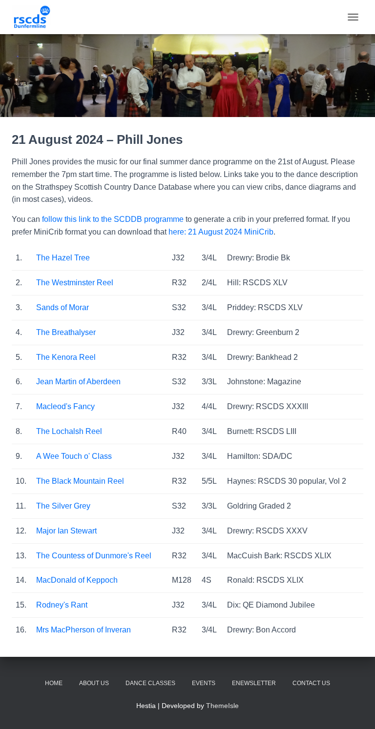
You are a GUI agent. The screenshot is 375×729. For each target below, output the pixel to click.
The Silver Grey (63, 506)
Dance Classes (150, 683)
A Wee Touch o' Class (74, 456)
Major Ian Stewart (66, 531)
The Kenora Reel (66, 357)
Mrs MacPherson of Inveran (83, 630)
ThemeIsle (222, 705)
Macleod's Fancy (65, 406)
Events (203, 683)
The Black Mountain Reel (80, 481)
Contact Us (311, 683)
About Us (94, 683)
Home (53, 683)
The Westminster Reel (74, 282)
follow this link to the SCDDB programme (113, 219)
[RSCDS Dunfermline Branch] (35, 17)
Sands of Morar (62, 307)
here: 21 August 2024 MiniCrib (220, 232)
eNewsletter (254, 683)
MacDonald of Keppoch (77, 580)
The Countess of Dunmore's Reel (93, 556)
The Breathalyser (66, 332)
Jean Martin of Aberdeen (78, 381)
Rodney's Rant (61, 605)
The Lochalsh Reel (69, 431)
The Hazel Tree (63, 258)
